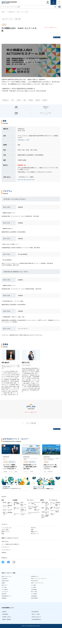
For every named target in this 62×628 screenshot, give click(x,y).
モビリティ (37, 512)
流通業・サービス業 (47, 504)
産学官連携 (50, 471)
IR (8, 507)
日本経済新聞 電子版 (36, 619)
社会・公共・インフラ (7, 19)
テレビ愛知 (33, 587)
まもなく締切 (5, 529)
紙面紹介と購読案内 (6, 619)
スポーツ (52, 510)
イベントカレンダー (7, 527)
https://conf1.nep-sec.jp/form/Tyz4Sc (26, 179)
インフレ (11, 471)
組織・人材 (10, 503)
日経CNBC (4, 593)
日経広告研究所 (34, 598)
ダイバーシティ (16, 514)
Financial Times (34, 580)
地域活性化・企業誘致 (16, 503)
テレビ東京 (33, 585)
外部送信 (4, 552)
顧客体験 (10, 512)
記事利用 (4, 611)
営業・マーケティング (5, 513)
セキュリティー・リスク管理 (31, 507)
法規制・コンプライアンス (23, 510)
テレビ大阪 (4, 587)
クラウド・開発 (37, 507)
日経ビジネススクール (6, 576)
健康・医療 (17, 19)
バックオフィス (10, 510)
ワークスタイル (5, 506)
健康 (25, 100)
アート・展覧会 (57, 511)
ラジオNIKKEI (34, 593)
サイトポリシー (6, 547)
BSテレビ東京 (34, 591)
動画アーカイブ (6, 531)
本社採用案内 (5, 614)
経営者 (4, 502)
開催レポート (34, 531)
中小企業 (47, 512)
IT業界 (43, 512)
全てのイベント (35, 533)
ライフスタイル (57, 508)
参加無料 (45, 100)
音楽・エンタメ (52, 514)
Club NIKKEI (4, 578)
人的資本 (19, 100)
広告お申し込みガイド (36, 616)
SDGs (21, 502)
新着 (32, 529)
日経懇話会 (4, 598)
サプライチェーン (31, 513)
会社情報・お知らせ (6, 616)
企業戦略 (5, 471)
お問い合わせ (5, 541)
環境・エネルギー (23, 505)
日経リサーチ (4, 585)
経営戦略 (31, 100)
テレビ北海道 (4, 589)
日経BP (3, 583)
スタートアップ (5, 510)
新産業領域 (47, 515)
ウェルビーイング (23, 514)
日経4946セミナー (35, 576)
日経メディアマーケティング (37, 583)
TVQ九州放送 (34, 589)
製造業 (43, 502)
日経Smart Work (5, 580)
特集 (3, 533)
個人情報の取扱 (35, 611)
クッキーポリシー (6, 549)
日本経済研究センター (6, 596)
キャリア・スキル (52, 503)
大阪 (12, 100)
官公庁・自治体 (43, 516)
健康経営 (38, 100)
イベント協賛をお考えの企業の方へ (11, 544)
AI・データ (37, 502)
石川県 (31, 471)
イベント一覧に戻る (31, 423)
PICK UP (33, 527)
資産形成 (57, 502)
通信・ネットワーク (37, 510)
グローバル (23, 507)
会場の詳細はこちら (22, 140)
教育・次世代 (57, 505)
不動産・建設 (47, 509)
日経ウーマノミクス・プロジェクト (38, 578)
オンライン (26, 471)
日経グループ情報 (35, 614)
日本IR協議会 (34, 596)
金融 (42, 507)
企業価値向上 (5, 100)
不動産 (15, 471)
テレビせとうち (5, 591)
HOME (3, 11)
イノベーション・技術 (31, 503)
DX (35, 504)
